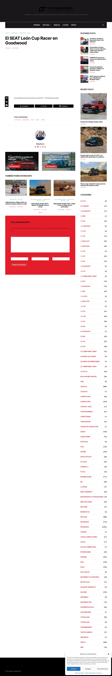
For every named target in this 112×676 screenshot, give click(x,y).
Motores (83, 507)
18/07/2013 (7, 48)
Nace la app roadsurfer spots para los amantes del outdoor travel (93, 184)
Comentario (14, 235)
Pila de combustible (88, 547)
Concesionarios (86, 411)
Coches (65, 25)
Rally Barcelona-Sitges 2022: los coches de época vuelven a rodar (16, 203)
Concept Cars (85, 406)
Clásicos (84, 391)
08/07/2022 (83, 187)
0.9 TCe (83, 201)
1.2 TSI (82, 236)
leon (33, 119)
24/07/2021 (44, 209)
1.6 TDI (82, 311)
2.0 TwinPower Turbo (88, 351)
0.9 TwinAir (84, 206)
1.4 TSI (82, 256)
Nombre (13, 256)
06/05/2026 (92, 43)
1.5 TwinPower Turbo (88, 276)
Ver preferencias (102, 669)
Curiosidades (85, 422)
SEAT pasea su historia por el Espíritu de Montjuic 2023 (97, 77)
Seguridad (84, 597)
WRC (82, 647)
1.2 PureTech (85, 226)
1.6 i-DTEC (83, 296)
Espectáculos (85, 457)
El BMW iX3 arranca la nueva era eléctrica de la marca (98, 59)
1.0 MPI (82, 216)
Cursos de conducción (89, 427)
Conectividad (85, 417)
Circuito (7, 33)
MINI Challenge (86, 502)
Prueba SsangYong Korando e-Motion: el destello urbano (97, 68)
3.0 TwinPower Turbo (88, 366)
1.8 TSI (82, 321)
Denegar (88, 669)
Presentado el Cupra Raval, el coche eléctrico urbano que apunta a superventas (98, 49)
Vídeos (73, 25)
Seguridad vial (86, 602)
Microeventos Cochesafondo (91, 497)
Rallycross (84, 572)
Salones (83, 592)
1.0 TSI (82, 221)
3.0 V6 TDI (83, 371)
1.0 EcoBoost (85, 211)
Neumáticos (85, 512)
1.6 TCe (83, 306)
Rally (82, 567)
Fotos (82, 472)
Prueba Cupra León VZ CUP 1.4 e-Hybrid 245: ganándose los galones (92, 156)
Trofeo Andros (86, 632)
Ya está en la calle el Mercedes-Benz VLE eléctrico (97, 40)
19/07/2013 (47, 162)
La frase (83, 487)
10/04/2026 (92, 54)
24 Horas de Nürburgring (90, 361)
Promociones (85, 552)
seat (38, 119)
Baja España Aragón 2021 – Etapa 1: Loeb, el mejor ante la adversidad (64, 205)
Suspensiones (85, 612)
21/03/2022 (20, 206)
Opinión (83, 532)
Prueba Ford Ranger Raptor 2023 (91, 122)
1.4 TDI (82, 251)
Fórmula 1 (84, 467)
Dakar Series (85, 437)
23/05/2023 (92, 81)
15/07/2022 (83, 159)
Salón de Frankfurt (88, 587)
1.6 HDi (82, 291)
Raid (43, 200)
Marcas (57, 25)
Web (53, 256)
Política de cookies (79, 673)
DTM (82, 447)
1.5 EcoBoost (85, 266)
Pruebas (37, 25)
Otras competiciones (88, 537)
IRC (81, 482)
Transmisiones (86, 627)
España (83, 452)
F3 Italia (83, 462)
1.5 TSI (82, 271)
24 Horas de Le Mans (88, 356)
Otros (82, 542)
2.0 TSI (82, 346)
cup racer (18, 119)
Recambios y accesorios (89, 577)
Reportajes (85, 582)
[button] (108, 654)
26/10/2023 (92, 72)
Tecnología (84, 617)
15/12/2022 (83, 123)
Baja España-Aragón (36, 199)
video (43, 119)
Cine (82, 381)
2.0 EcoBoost (85, 331)
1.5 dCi (82, 261)
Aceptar (73, 669)
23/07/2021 (68, 209)
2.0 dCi (82, 326)
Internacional (86, 477)
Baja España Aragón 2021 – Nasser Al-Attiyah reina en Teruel (40, 205)
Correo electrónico (37, 256)
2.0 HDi (82, 336)
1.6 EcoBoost (85, 286)
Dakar (82, 432)
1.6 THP (10, 155)
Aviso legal (99, 673)
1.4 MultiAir (84, 246)
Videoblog (84, 637)
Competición (14, 33)
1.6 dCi (82, 281)
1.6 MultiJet (85, 301)
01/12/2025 (92, 62)
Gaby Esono (15, 48)
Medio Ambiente (86, 492)
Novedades (84, 522)
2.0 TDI (46, 155)
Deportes (84, 442)
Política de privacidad (90, 673)
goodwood (26, 119)
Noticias (46, 25)
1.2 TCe (83, 231)
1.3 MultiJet (85, 241)
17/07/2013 (10, 162)
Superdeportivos (87, 607)
